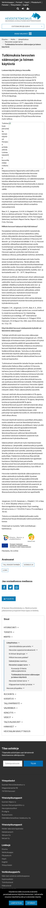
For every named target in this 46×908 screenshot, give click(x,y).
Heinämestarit (7, 832)
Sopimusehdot (7, 879)
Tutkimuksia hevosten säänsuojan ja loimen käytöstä (25, 675)
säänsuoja (28, 565)
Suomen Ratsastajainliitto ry (13, 805)
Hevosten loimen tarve (18, 681)
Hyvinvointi (10, 627)
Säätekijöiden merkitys (18, 661)
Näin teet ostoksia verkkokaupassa (15, 876)
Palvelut (5, 5)
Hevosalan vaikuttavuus (17, 731)
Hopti (26, 2)
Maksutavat (6, 885)
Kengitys (8, 712)
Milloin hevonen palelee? (18, 657)
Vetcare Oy (6, 835)
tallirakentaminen (11, 565)
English (26, 5)
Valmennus (9, 708)
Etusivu (5, 849)
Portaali (19, 2)
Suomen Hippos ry (9, 802)
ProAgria (5, 811)
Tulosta (9, 599)
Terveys (8, 632)
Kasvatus (9, 698)
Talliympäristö (12, 703)
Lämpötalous (11, 643)
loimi (5, 570)
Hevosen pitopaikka (14, 688)
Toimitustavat (7, 882)
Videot (7, 717)
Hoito (7, 636)
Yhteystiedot (15, 5)
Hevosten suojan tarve (18, 665)
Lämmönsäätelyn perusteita (20, 646)
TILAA (33, 764)
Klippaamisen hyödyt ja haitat (20, 684)
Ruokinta (9, 694)
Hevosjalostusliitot (9, 808)
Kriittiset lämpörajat (17, 654)
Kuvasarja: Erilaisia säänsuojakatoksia (18, 669)
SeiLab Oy (6, 838)
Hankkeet (9, 726)
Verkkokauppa (8, 2)
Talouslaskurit (12, 722)
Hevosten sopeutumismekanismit (22, 650)
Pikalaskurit (36, 2)
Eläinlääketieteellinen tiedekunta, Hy (16, 818)
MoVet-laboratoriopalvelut (12, 829)
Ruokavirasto (7, 815)
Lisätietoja (16, 903)
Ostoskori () (21, 26)
